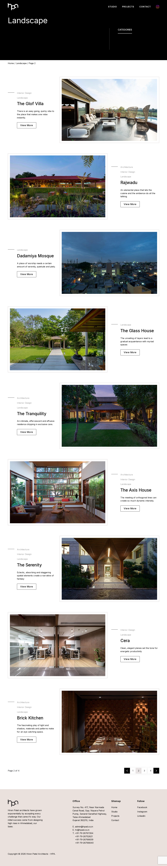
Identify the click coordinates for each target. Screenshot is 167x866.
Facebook (142, 807)
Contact (145, 6)
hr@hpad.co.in (81, 830)
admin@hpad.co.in (83, 826)
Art (119, 38)
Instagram (157, 6)
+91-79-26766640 (84, 842)
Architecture (124, 41)
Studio (112, 6)
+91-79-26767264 (84, 833)
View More (26, 125)
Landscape (123, 48)
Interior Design (125, 44)
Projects (128, 6)
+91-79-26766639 (84, 839)
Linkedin (141, 816)
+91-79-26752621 (84, 836)
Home (11, 63)
